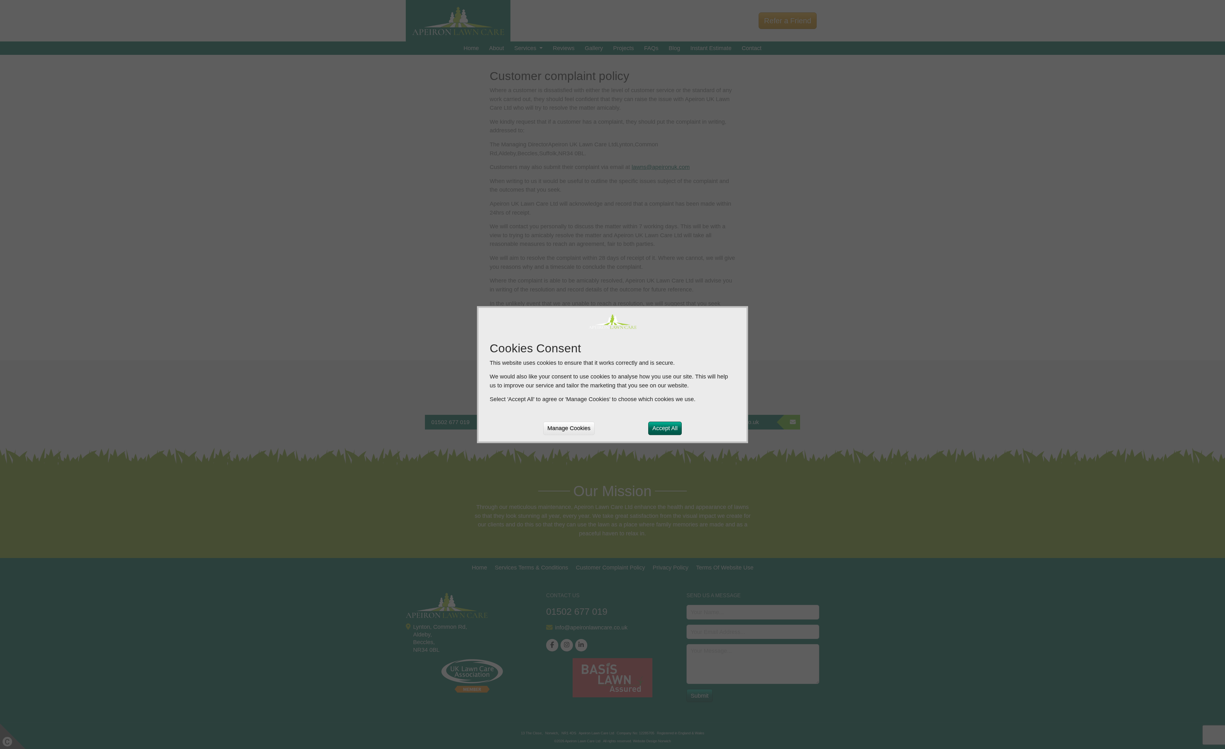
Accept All (665, 428)
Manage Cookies (568, 428)
